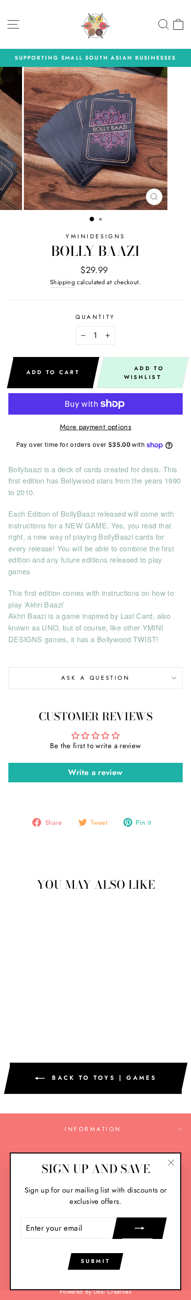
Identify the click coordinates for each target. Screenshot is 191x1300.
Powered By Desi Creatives (95, 1291)
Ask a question (95, 677)
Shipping (62, 282)
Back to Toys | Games (102, 1077)
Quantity (95, 317)
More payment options (95, 426)
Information (93, 1129)
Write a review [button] (95, 772)
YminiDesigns (95, 236)
